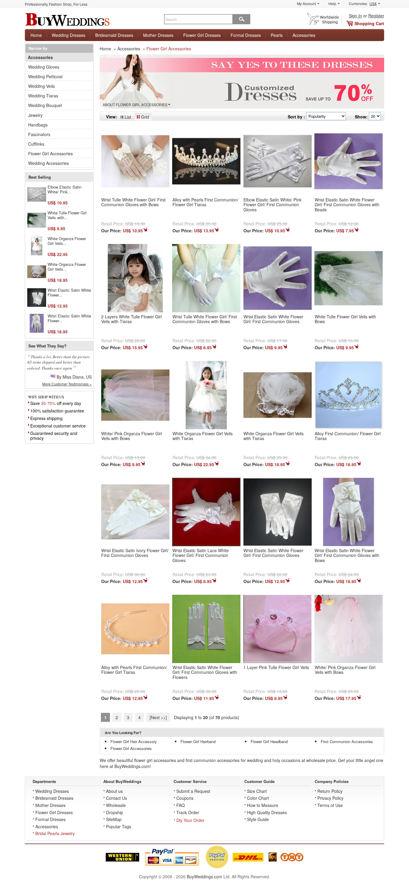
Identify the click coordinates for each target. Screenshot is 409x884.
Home (36, 35)
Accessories (304, 35)
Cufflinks (36, 144)
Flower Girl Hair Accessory (133, 741)
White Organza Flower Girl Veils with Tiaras (202, 436)
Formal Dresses (246, 35)
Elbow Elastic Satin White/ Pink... (64, 189)
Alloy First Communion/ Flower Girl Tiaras (348, 436)
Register (376, 16)
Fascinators (39, 134)
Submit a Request (193, 791)
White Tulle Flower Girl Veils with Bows (345, 319)
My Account (306, 3)
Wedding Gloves (43, 67)
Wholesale (116, 805)
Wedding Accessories (48, 163)
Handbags (38, 125)
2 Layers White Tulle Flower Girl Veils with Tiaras (131, 319)
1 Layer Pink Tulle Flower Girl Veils (276, 667)
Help (332, 3)
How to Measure (262, 805)
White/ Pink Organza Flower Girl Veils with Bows (131, 436)
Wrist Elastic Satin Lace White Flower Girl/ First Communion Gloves (200, 555)
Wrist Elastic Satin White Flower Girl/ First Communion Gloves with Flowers (204, 672)
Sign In (355, 16)
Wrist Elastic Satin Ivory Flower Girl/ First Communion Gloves (135, 552)
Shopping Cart (369, 23)
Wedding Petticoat (45, 76)
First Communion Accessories (347, 741)
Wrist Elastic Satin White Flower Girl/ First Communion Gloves (273, 319)
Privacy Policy (330, 798)
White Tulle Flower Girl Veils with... (67, 215)
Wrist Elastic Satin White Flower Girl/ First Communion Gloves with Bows (347, 555)
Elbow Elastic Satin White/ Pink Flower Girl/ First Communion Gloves (272, 205)
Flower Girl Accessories (131, 748)
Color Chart (258, 798)
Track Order (187, 812)
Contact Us (116, 798)
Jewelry (35, 115)
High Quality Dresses (267, 812)
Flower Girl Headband (269, 741)
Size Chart (257, 791)
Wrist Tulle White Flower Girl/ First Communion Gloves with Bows (133, 202)
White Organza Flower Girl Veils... (67, 241)
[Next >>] (158, 717)
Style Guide (258, 819)
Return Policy (330, 791)
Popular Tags (118, 826)
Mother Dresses (158, 35)
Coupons (184, 798)
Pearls (277, 35)
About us (114, 791)
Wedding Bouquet (45, 105)
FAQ (180, 805)
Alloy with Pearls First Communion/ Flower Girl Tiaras (205, 202)
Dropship (114, 812)
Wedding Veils (41, 86)
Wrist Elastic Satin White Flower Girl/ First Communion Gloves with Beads (347, 205)
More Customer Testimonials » (67, 383)
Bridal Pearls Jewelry (55, 833)
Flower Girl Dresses (202, 35)
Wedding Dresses (68, 35)
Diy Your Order (190, 820)
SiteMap (114, 819)
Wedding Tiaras (43, 96)
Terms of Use (330, 805)
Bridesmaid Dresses (114, 35)
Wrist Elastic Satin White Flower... (69, 292)
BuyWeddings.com (204, 877)
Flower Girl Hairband (198, 741)
